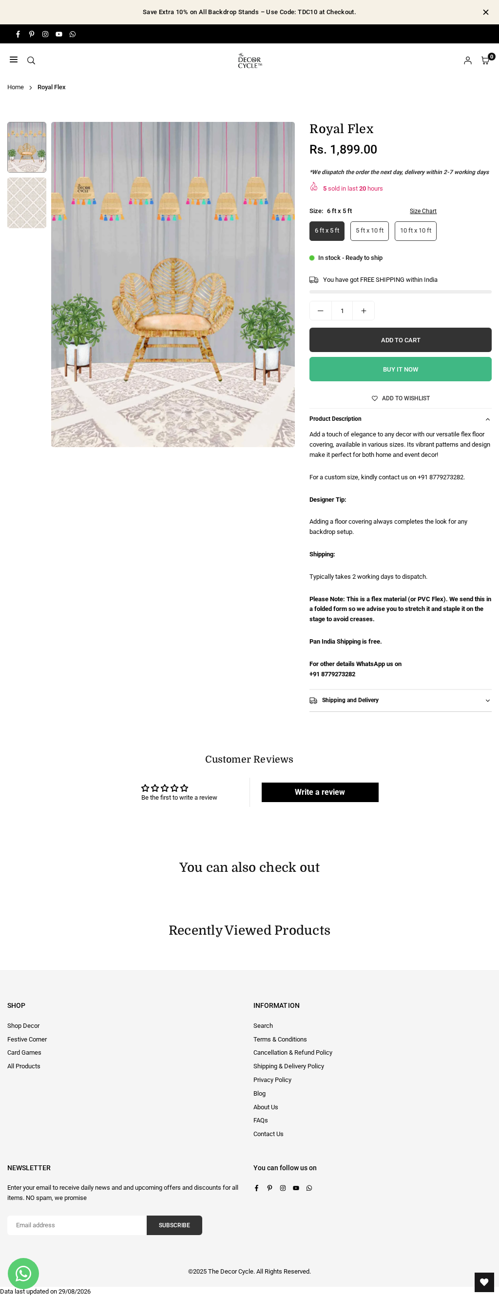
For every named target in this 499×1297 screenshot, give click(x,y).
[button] (278, 287)
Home (15, 87)
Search (263, 1025)
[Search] (31, 61)
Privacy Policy (272, 1079)
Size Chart (423, 211)
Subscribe (174, 1225)
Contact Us (268, 1134)
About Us (265, 1107)
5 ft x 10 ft (370, 230)
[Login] (468, 61)
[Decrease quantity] (320, 310)
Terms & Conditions (280, 1039)
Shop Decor (23, 1025)
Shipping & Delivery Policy (288, 1066)
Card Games (24, 1052)
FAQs (260, 1120)
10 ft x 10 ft (415, 230)
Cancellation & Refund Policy (292, 1052)
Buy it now (400, 369)
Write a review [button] (320, 792)
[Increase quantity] (363, 310)
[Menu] (13, 61)
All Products (23, 1066)
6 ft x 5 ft (327, 230)
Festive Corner (27, 1039)
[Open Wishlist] (484, 1282)
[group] (173, 284)
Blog (259, 1093)
